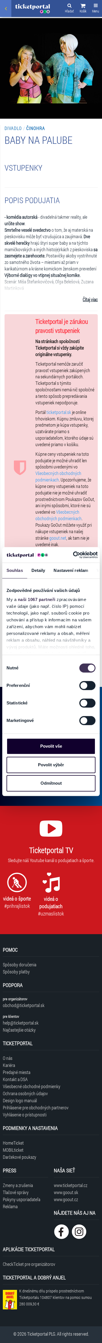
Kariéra (9, 1065)
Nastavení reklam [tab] (71, 570)
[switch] (87, 685)
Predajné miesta (16, 1072)
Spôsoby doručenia (19, 964)
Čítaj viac (90, 299)
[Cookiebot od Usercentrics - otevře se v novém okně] (74, 555)
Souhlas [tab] (15, 570)
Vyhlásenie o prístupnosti (24, 1115)
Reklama (10, 1206)
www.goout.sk (66, 1192)
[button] (83, 9)
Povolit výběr (51, 764)
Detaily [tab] (38, 570)
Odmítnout (51, 783)
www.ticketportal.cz (70, 1185)
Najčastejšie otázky (19, 1030)
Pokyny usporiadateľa (21, 1199)
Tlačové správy (16, 1192)
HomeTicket (13, 1143)
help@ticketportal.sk (21, 1023)
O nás (7, 1058)
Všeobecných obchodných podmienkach (58, 476)
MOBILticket (13, 1150)
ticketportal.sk (58, 412)
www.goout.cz (66, 1199)
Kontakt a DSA (15, 1079)
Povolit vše (51, 746)
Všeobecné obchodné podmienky (31, 1086)
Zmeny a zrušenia (18, 1185)
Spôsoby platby (16, 972)
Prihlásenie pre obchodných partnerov (36, 1107)
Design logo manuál (20, 1100)
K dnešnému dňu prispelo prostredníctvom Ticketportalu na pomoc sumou (55, 1297)
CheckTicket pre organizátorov (29, 1264)
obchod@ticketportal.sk (23, 1005)
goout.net (57, 538)
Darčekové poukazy (19, 1157)
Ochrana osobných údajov (25, 1093)
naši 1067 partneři (37, 599)
